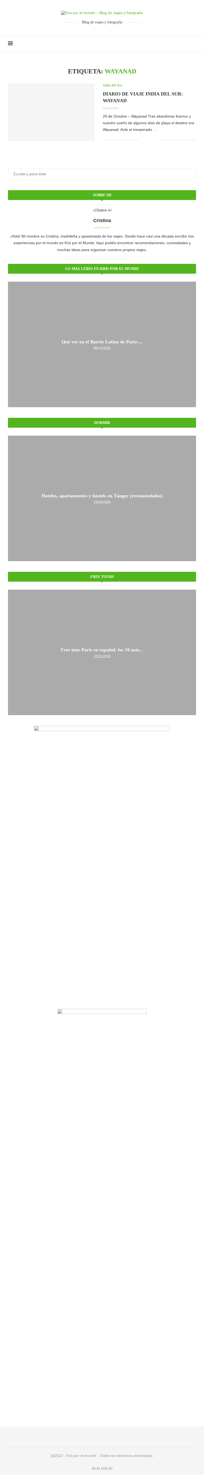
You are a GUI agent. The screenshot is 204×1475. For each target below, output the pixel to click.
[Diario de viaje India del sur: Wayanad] (51, 112)
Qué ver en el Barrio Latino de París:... (102, 341)
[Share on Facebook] (147, 140)
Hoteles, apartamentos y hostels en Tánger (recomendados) (102, 495)
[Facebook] (179, 43)
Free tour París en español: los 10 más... (102, 649)
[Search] (193, 43)
